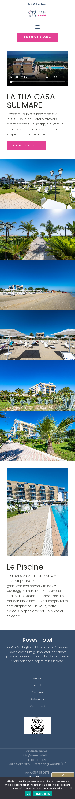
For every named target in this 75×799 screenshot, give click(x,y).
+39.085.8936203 (36, 3)
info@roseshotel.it (35, 755)
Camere (37, 692)
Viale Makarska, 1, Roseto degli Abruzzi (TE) (38, 764)
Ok (28, 793)
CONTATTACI (26, 145)
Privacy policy (42, 793)
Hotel (37, 685)
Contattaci (37, 706)
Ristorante (38, 699)
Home (37, 678)
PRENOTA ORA (38, 37)
